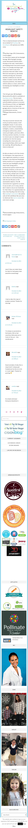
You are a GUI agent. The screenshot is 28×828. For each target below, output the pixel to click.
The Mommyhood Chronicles (14, 12)
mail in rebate (17, 198)
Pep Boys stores (8, 98)
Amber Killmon (16, 316)
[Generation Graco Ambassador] (6, 537)
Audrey (14, 286)
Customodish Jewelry (14, 443)
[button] (14, 23)
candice (14, 386)
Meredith (14, 352)
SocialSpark (6, 45)
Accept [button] (20, 823)
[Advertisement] (14, 568)
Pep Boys (15, 43)
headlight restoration (12, 194)
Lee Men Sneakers (14, 445)
